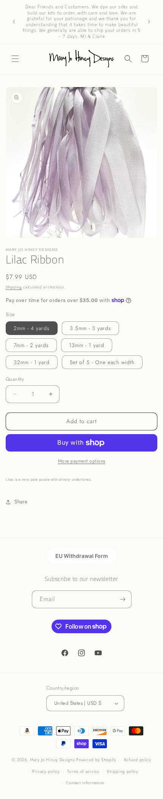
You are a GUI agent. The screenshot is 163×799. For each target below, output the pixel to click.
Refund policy (137, 760)
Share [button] (21, 501)
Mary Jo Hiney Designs (52, 760)
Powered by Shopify (96, 760)
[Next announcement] (149, 21)
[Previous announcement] (14, 21)
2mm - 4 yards (32, 328)
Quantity (15, 379)
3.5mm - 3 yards (90, 328)
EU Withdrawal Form (81, 556)
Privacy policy (46, 771)
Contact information (85, 783)
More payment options (81, 461)
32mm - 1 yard (32, 362)
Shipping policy (122, 771)
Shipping (14, 287)
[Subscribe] (122, 599)
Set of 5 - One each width (102, 362)
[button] (15, 58)
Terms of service (83, 771)
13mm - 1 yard (86, 345)
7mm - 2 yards (31, 345)
